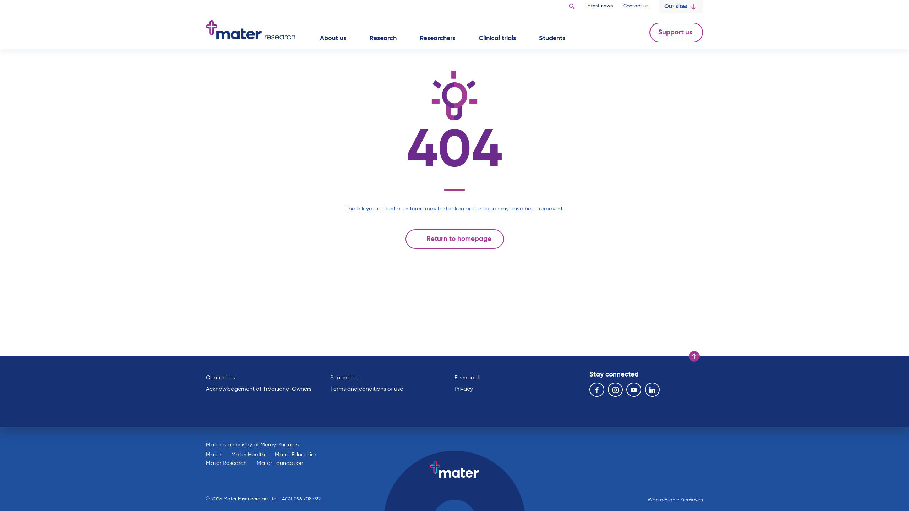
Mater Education (296, 455)
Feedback (467, 378)
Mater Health (248, 455)
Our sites (675, 7)
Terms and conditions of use (366, 389)
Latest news (599, 6)
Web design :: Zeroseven (675, 500)
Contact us (635, 6)
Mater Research (226, 463)
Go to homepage (250, 29)
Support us (676, 32)
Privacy (463, 389)
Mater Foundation (280, 463)
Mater (213, 455)
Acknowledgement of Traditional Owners (258, 389)
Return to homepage (458, 239)
